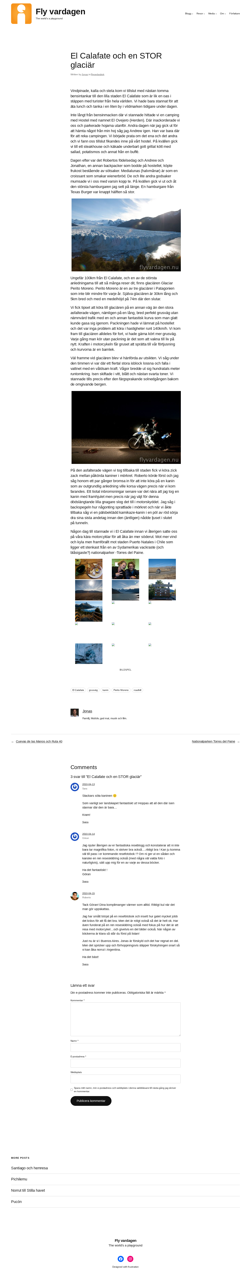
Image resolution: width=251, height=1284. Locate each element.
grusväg (93, 690)
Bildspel (125, 670)
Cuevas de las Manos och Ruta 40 (39, 741)
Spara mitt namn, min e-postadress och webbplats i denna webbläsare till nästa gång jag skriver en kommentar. (125, 1090)
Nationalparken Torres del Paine (213, 741)
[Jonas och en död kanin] (125, 427)
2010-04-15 (88, 893)
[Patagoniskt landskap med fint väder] (89, 590)
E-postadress (78, 1056)
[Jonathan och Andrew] (125, 569)
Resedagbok (97, 74)
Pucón (16, 1202)
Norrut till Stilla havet (28, 1190)
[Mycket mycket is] (125, 632)
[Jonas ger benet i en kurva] (162, 569)
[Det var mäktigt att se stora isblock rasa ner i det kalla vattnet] (125, 653)
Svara (85, 822)
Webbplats (76, 1072)
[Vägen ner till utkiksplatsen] (89, 611)
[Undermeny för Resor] (204, 13)
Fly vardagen (60, 11)
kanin (105, 690)
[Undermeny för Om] (225, 13)
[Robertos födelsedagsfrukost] (89, 569)
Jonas (85, 74)
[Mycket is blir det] (125, 235)
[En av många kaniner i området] (162, 632)
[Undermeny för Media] (216, 13)
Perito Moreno (121, 690)
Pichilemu (19, 1179)
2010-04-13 (88, 784)
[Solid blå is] (89, 653)
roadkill (137, 690)
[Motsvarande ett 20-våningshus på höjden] (162, 611)
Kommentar (78, 1000)
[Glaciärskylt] (162, 590)
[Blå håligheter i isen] (89, 632)
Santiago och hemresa (29, 1168)
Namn (74, 1040)
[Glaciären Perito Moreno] (125, 590)
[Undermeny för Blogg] (192, 13)
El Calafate (78, 690)
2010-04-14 (88, 834)
